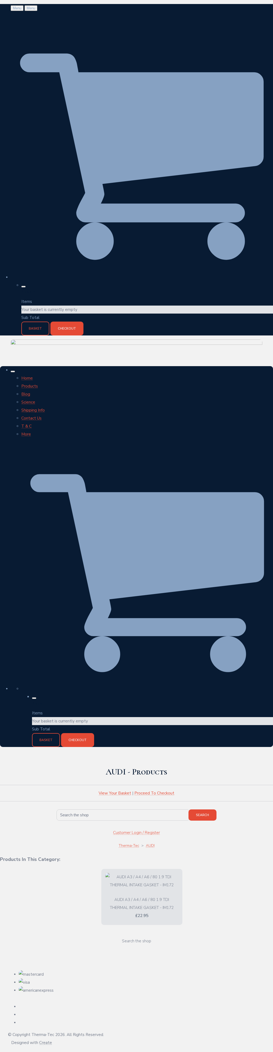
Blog (25, 394)
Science (28, 402)
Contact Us (31, 418)
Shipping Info (33, 410)
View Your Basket (115, 793)
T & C (26, 426)
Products (29, 386)
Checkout (67, 328)
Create (45, 1042)
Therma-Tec (129, 845)
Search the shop (136, 941)
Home (27, 378)
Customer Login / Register (136, 832)
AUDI (150, 845)
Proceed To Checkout (154, 793)
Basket (35, 328)
